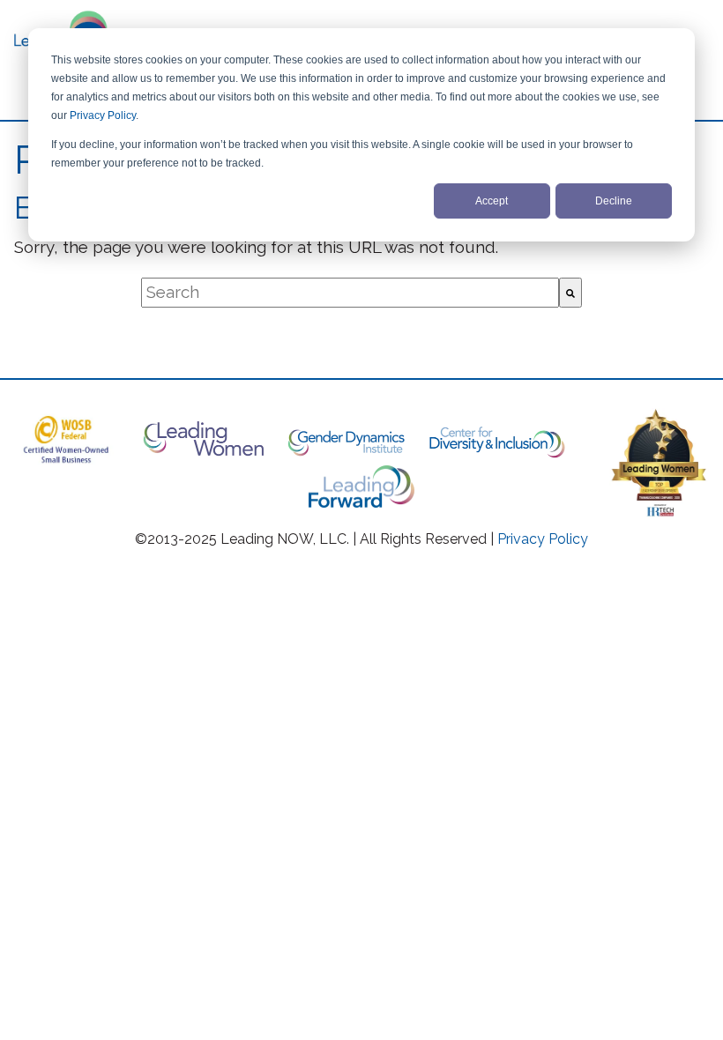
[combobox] (350, 293)
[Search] (570, 293)
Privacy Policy (103, 115)
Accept (491, 201)
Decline (613, 201)
